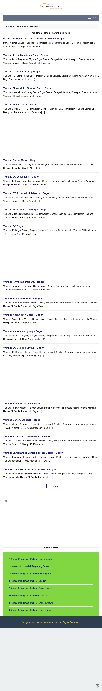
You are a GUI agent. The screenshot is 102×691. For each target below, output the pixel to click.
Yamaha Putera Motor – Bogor (20, 160)
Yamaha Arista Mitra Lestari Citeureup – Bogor (29, 469)
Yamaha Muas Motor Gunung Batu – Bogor (27, 88)
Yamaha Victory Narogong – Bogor (23, 331)
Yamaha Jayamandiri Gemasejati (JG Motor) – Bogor (33, 453)
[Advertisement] (51, 139)
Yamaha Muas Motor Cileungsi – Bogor (25, 209)
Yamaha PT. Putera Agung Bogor (21, 71)
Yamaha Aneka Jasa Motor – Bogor (23, 315)
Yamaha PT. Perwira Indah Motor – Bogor (26, 193)
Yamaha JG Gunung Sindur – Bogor (23, 347)
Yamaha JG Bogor (13, 226)
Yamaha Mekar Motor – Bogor (20, 104)
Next (54, 486)
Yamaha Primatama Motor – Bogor (22, 298)
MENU (94, 18)
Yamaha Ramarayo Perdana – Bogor (23, 282)
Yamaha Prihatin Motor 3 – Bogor (22, 403)
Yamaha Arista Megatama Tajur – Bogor (25, 55)
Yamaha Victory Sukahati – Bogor (22, 420)
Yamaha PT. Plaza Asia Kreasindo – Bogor (27, 436)
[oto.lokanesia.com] (51, 5)
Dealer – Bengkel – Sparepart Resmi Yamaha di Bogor (33, 38)
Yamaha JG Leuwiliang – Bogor (21, 176)
